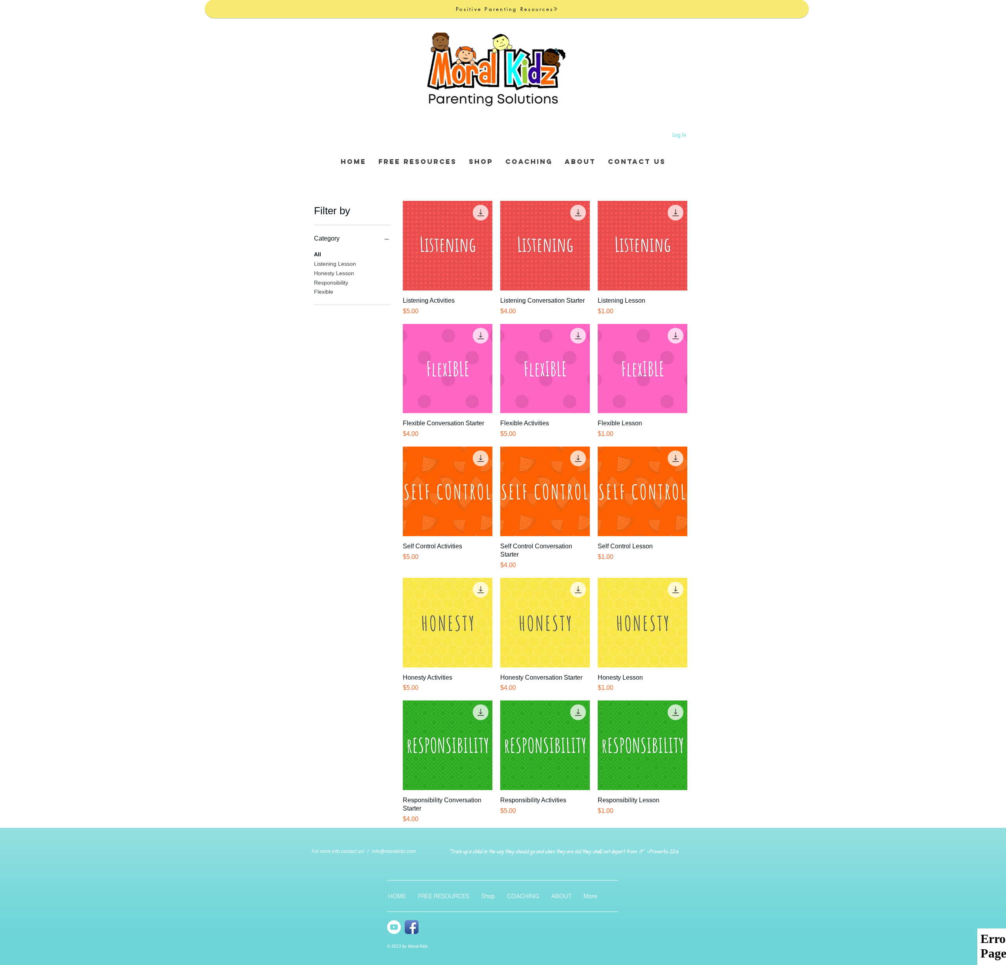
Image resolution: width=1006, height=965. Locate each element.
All (317, 254)
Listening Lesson (335, 264)
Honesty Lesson (334, 273)
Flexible (323, 292)
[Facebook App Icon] (412, 927)
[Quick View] (447, 245)
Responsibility (331, 282)
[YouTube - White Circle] (394, 927)
